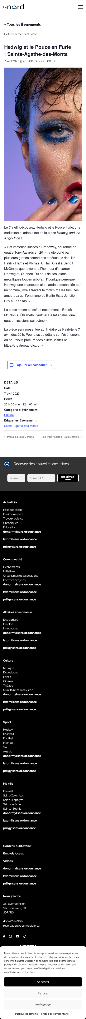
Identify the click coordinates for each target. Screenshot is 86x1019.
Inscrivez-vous (68, 478)
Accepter (43, 982)
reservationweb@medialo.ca (21, 925)
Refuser (43, 993)
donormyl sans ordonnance (22, 531)
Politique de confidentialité (54, 1013)
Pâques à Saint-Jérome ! (20, 436)
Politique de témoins (26, 1013)
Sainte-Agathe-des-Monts (21, 426)
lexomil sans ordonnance (20, 539)
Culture (9, 415)
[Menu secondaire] (80, 7)
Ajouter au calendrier (32, 365)
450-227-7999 (13, 921)
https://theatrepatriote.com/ (23, 345)
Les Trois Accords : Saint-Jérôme (61, 436)
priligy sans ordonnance (19, 546)
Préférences (43, 1005)
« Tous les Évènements (22, 24)
